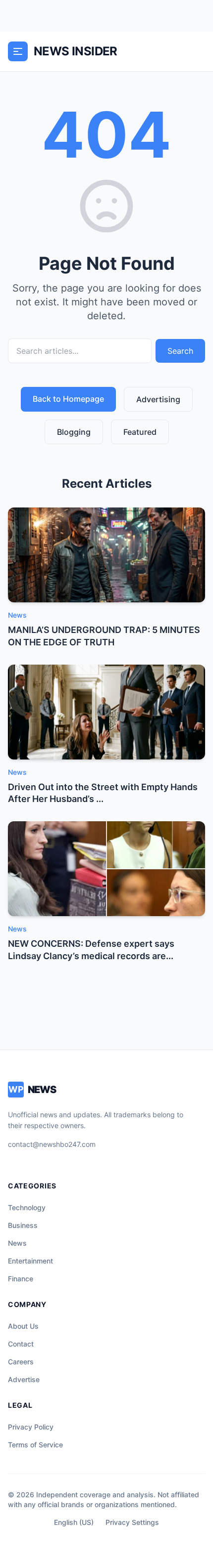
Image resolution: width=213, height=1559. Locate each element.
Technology (27, 1207)
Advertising (158, 399)
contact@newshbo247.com (52, 1144)
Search (180, 351)
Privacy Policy (30, 1427)
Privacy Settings (132, 1522)
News (17, 1243)
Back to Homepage (68, 399)
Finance (20, 1278)
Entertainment (30, 1261)
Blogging (74, 432)
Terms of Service (35, 1444)
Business (23, 1225)
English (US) (74, 1522)
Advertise (24, 1379)
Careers (21, 1361)
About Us (23, 1326)
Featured (140, 432)
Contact (21, 1344)
